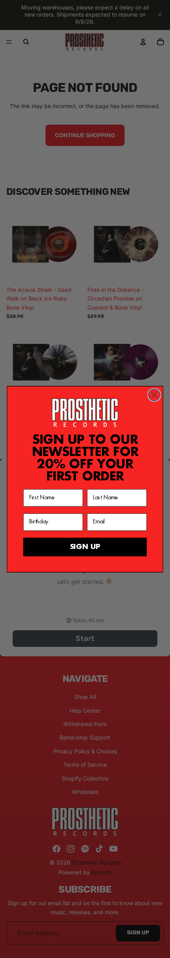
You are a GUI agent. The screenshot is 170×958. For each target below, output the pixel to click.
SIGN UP (85, 546)
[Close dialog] (154, 395)
